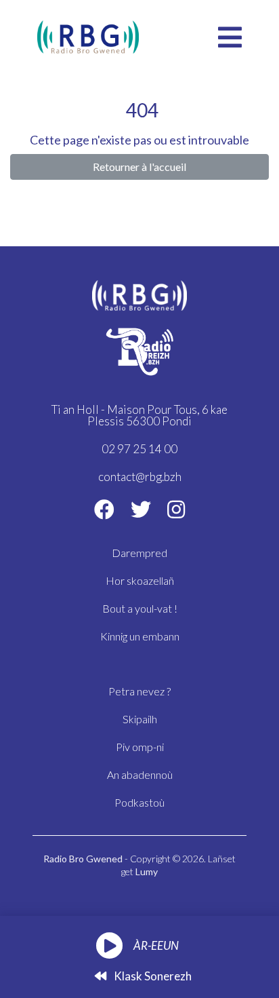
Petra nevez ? (139, 691)
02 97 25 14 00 (139, 449)
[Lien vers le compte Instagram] (176, 509)
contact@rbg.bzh (139, 476)
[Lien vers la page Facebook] (104, 509)
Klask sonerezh (152, 976)
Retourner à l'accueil (139, 166)
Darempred (139, 552)
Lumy (146, 871)
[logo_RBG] (88, 35)
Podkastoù (139, 802)
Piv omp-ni (140, 746)
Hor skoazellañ (140, 580)
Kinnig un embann (139, 636)
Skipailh (140, 718)
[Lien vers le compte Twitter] (141, 509)
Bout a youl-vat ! (139, 608)
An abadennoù (140, 774)
